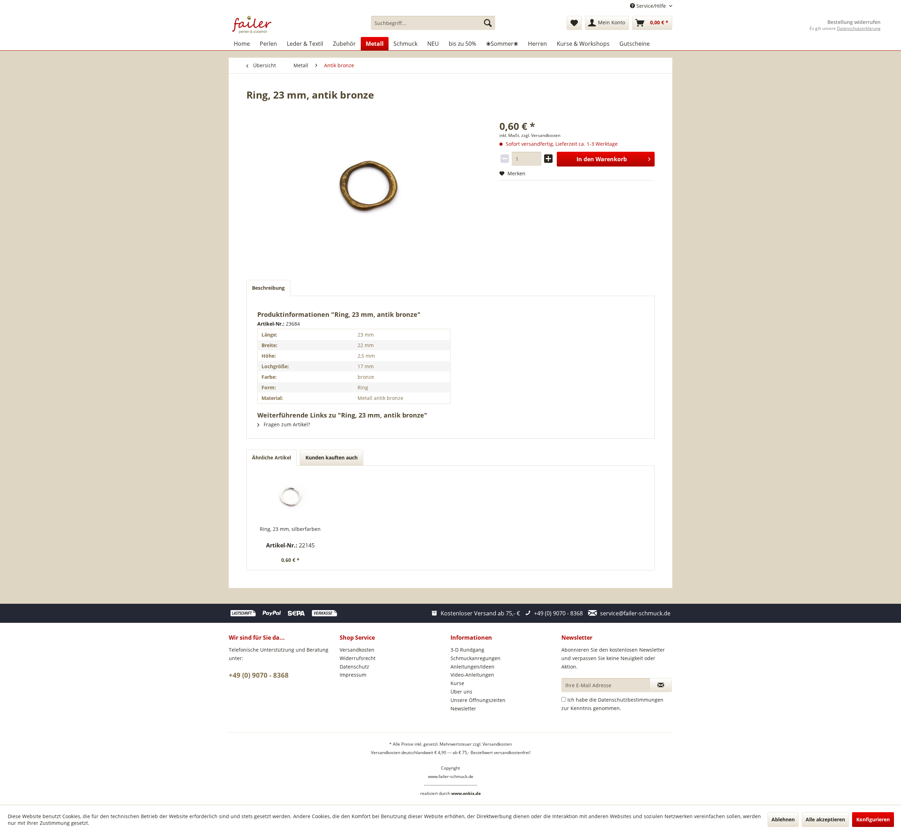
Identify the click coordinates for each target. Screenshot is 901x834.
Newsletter (463, 708)
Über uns (461, 691)
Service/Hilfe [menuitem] (651, 5)
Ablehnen (783, 819)
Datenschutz (354, 666)
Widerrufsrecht (358, 658)
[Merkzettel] (574, 23)
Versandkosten (357, 649)
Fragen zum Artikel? (286, 424)
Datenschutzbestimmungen (630, 699)
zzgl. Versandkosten (540, 135)
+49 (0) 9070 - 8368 (259, 675)
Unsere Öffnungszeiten (477, 700)
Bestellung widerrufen (854, 22)
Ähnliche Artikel (271, 457)
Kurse (457, 683)
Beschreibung (268, 287)
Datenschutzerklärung (859, 28)
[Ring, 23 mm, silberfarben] (290, 497)
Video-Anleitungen (472, 674)
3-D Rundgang (467, 649)
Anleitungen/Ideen (472, 666)
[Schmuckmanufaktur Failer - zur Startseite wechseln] (251, 24)
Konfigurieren (873, 819)
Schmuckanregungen (475, 658)
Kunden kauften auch (331, 457)
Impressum (353, 674)
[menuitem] (433, 23)
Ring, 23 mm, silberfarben (290, 529)
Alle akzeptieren (825, 819)
